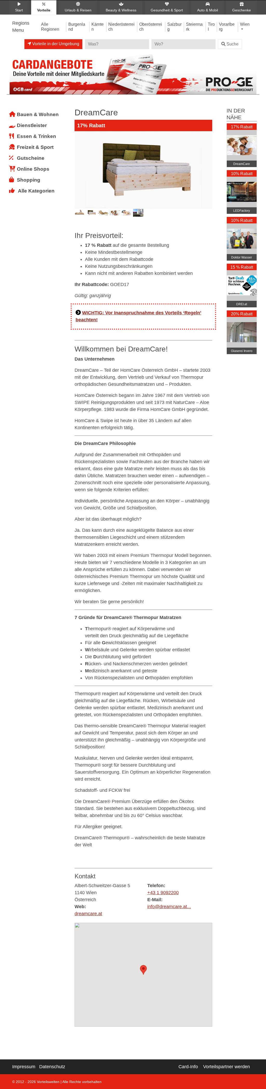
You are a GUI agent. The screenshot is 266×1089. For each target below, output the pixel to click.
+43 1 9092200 (163, 892)
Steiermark (194, 26)
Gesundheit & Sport (167, 10)
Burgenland (76, 26)
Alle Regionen (50, 26)
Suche (232, 44)
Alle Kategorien (36, 191)
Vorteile (43, 10)
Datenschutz (52, 1066)
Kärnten (97, 26)
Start (19, 10)
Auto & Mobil (207, 10)
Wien (245, 24)
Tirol (211, 26)
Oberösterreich (150, 26)
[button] (143, 970)
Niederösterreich (121, 26)
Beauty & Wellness (121, 10)
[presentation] (79, 178)
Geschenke (241, 10)
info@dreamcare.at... (169, 906)
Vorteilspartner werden (226, 1066)
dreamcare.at (88, 913)
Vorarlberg (227, 26)
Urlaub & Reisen (78, 10)
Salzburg (174, 26)
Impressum (23, 1066)
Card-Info (188, 1066)
